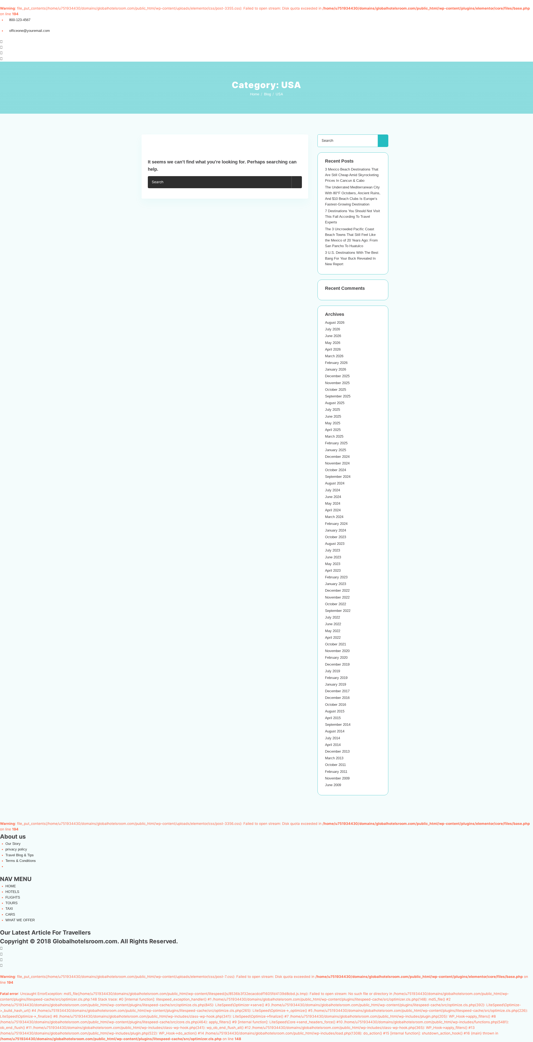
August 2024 (334, 483)
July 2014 (332, 738)
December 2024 (337, 457)
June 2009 (333, 785)
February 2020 (336, 658)
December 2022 (337, 591)
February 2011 (336, 772)
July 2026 (332, 329)
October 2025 (335, 390)
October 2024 (335, 470)
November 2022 (337, 597)
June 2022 (333, 624)
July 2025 (332, 410)
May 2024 (332, 503)
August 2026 (334, 323)
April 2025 (333, 430)
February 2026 (336, 363)
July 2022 (332, 617)
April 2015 (333, 718)
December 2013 (337, 751)
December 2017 (337, 691)
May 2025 (332, 423)
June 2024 (333, 497)
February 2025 (336, 443)
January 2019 (335, 684)
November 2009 (337, 778)
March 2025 (334, 436)
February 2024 (336, 524)
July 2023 (332, 550)
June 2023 (333, 557)
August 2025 (334, 403)
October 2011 (335, 765)
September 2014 (337, 725)
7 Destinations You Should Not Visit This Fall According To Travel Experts (352, 216)
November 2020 (337, 651)
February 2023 (336, 577)
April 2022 (333, 638)
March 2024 (334, 517)
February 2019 (336, 678)
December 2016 (337, 698)
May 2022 (332, 631)
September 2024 (337, 477)
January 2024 (335, 530)
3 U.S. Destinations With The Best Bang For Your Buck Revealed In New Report (351, 258)
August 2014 (334, 731)
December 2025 (337, 376)
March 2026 (334, 356)
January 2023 (335, 584)
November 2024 (337, 463)
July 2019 (332, 671)
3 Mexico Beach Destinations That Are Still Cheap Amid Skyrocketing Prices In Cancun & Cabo (352, 175)
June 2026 (333, 336)
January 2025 (335, 450)
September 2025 (337, 396)
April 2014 (333, 745)
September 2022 (337, 611)
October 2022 (335, 604)
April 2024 (333, 510)
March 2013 (334, 758)
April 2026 (333, 349)
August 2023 (334, 544)
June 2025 (333, 416)
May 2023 (332, 564)
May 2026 (332, 343)
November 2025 (337, 383)
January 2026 (335, 369)
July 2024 (332, 490)
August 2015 (334, 711)
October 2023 (335, 537)
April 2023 (333, 571)
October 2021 (335, 644)
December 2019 (337, 664)
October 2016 (335, 705)
